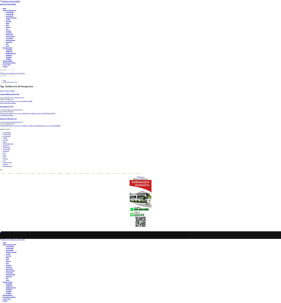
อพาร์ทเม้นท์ (9, 33)
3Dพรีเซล (38, 173)
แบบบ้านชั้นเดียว (10, 12)
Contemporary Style (138, 173)
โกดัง (7, 44)
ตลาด (7, 29)
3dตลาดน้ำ (33, 173)
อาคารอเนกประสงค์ (10, 40)
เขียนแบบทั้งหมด (10, 91)
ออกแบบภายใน (9, 35)
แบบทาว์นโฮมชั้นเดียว (55, 126)
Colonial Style (123, 173)
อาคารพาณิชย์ (9, 38)
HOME (4, 8)
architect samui (107, 173)
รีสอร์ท (7, 23)
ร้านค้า (7, 25)
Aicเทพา (93, 173)
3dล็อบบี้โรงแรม (60, 173)
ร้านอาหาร (8, 27)
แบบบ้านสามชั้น (9, 16)
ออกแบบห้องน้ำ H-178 (6, 106)
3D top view (27, 173)
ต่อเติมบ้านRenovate (8, 144)
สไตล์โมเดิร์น (9, 51)
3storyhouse (87, 173)
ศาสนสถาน (8, 31)
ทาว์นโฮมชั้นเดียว (4, 126)
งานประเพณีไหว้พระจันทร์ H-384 (9, 94)
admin (2, 97)
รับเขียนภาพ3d (27, 113)
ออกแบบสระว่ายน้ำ (10, 36)
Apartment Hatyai (100, 173)
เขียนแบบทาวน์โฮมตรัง (36, 126)
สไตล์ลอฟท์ (9, 57)
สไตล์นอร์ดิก (9, 50)
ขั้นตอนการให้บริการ (8, 61)
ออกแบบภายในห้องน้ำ (42, 113)
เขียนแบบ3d (6, 146)
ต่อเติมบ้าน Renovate (11, 18)
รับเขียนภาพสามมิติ (27, 101)
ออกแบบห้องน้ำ (51, 113)
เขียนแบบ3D (9, 42)
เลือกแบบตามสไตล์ (7, 48)
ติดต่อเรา (5, 66)
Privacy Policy (7, 65)
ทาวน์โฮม (8, 20)
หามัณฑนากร (34, 113)
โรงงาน (7, 46)
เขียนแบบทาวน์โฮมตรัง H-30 (8, 119)
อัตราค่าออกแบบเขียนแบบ (9, 63)
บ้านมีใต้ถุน (8, 59)
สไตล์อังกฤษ (9, 55)
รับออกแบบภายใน (4, 113)
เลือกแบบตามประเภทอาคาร (9, 10)
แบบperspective (46, 126)
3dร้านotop (45, 173)
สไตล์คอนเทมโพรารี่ (11, 53)
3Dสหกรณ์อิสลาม (68, 173)
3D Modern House (11, 173)
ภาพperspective (4, 101)
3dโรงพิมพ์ (81, 173)
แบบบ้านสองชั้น (9, 14)
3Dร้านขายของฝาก (52, 173)
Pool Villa (8, 21)
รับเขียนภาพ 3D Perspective (15, 101)
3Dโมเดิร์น (75, 173)
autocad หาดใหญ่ (115, 173)
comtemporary (130, 173)
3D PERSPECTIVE (19, 173)
